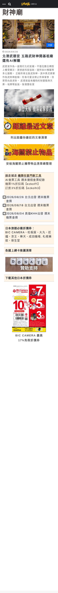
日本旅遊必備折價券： (20, 228)
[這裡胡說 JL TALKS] (29, 4)
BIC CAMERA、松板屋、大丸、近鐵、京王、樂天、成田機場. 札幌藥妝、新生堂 (28, 236)
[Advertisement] (29, 376)
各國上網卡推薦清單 (18, 250)
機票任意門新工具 (29, 175)
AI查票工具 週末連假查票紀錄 (25, 179)
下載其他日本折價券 (18, 278)
